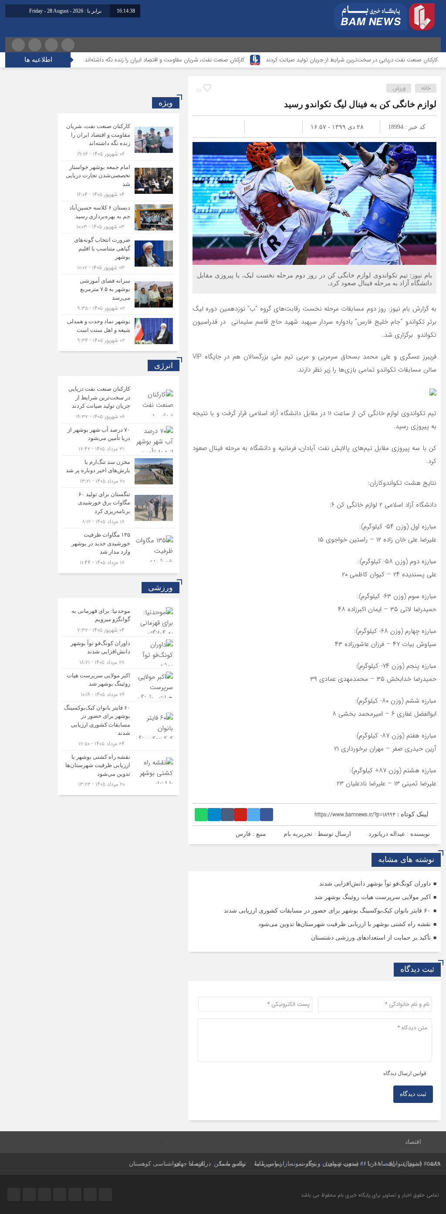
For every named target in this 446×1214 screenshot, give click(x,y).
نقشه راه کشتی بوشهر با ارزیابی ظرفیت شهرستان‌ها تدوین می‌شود (344, 924)
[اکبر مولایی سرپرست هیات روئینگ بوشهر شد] (118, 685)
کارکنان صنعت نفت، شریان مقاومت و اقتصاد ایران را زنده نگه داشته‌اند (164, 59)
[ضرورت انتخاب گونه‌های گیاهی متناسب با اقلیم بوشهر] (118, 253)
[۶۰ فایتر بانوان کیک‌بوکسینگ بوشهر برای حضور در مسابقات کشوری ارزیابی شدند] (118, 725)
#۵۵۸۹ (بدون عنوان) (415, 1163)
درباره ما (200, 1163)
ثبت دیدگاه (413, 1094)
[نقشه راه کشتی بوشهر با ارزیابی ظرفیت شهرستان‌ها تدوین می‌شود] (118, 770)
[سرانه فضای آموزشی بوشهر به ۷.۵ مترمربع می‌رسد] (118, 294)
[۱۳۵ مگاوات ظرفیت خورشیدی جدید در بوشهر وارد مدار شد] (118, 547)
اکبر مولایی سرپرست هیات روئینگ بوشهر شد (372, 897)
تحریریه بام (298, 834)
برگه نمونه (303, 1163)
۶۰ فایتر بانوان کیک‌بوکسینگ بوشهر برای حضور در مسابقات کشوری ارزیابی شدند (327, 910)
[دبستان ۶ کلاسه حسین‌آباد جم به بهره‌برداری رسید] (118, 217)
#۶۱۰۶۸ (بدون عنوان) (353, 1163)
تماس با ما (268, 1163)
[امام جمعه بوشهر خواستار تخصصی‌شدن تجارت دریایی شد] (118, 181)
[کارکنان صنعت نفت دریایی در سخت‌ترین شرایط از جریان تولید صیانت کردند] (118, 402)
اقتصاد (413, 1142)
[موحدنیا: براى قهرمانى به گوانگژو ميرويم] (118, 620)
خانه (426, 88)
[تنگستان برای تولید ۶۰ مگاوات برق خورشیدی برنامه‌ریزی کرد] (118, 508)
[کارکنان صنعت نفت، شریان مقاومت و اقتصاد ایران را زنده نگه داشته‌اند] (118, 140)
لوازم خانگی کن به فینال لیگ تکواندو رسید (360, 104)
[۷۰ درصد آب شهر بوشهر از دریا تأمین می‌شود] (118, 439)
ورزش (398, 88)
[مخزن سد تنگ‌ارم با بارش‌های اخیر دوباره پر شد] (118, 471)
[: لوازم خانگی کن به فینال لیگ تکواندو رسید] (209, 126)
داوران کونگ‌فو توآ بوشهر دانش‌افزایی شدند (375, 883)
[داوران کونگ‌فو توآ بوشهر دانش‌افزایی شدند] (118, 653)
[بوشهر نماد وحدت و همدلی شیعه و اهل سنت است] (118, 330)
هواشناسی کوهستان (154, 1163)
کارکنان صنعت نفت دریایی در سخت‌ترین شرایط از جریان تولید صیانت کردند (352, 59)
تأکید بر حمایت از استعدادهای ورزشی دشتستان (371, 937)
